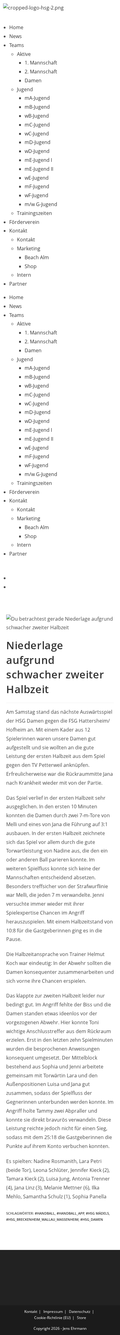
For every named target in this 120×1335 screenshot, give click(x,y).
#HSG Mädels (97, 1213)
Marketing (28, 248)
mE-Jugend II (39, 169)
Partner (18, 283)
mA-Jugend (37, 98)
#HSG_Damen (91, 1219)
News (15, 36)
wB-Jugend (37, 115)
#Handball (45, 1213)
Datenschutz (79, 1311)
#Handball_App (70, 1213)
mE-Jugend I (38, 160)
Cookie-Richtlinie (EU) (52, 1317)
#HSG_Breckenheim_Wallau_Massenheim (42, 1219)
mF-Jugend (37, 186)
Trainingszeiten (34, 213)
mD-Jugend (37, 142)
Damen (33, 80)
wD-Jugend (37, 151)
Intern (24, 274)
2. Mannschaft (41, 71)
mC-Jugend (37, 124)
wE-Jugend (37, 177)
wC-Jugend (37, 133)
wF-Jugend (36, 195)
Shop (31, 266)
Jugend (25, 89)
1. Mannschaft (41, 62)
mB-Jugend (37, 106)
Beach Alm (37, 257)
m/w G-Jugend (41, 204)
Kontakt (18, 230)
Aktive (24, 54)
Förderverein (24, 222)
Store (81, 1317)
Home (16, 27)
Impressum (53, 1311)
